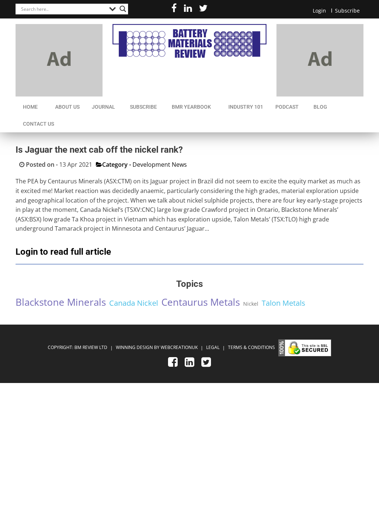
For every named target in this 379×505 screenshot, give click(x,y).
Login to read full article (63, 252)
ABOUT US (67, 107)
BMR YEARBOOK (191, 107)
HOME (30, 107)
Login (319, 10)
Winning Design (134, 348)
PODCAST (287, 107)
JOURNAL (103, 107)
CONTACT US (38, 124)
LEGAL (213, 348)
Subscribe (347, 10)
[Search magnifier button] (123, 9)
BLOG (320, 107)
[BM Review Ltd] (189, 41)
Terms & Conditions (251, 348)
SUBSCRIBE (143, 107)
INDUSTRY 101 (245, 107)
